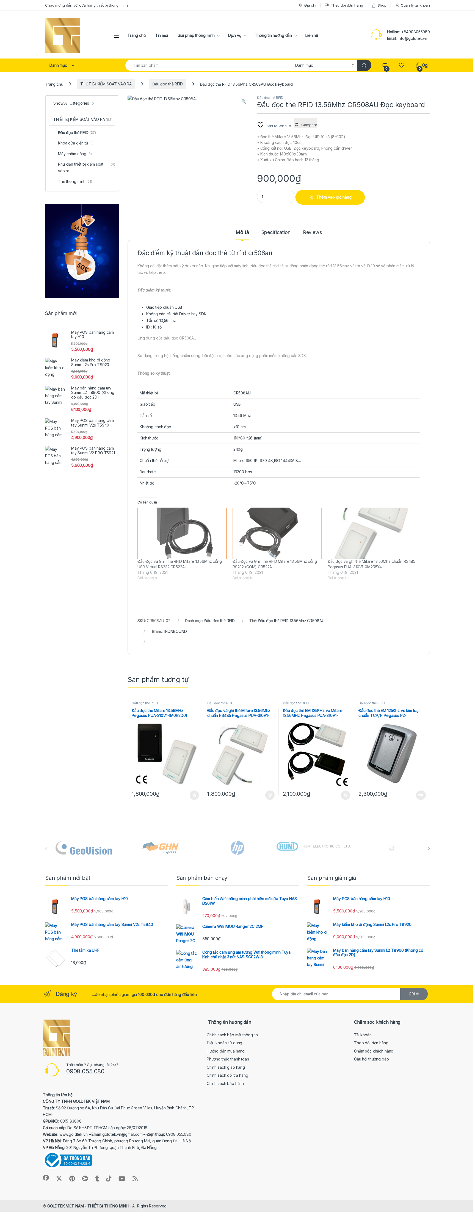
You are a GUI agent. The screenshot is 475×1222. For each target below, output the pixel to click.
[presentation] (428, 848)
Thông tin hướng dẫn (273, 35)
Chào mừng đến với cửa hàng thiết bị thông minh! (86, 5)
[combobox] (208, 65)
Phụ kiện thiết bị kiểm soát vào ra (86, 167)
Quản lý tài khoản (415, 5)
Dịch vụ (234, 35)
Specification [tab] (276, 232)
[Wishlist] (401, 65)
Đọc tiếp (421, 795)
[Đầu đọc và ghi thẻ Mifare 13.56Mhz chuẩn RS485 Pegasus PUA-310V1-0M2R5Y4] (372, 533)
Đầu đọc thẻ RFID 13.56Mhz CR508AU (291, 620)
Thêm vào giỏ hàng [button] (194, 795)
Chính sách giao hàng (226, 1067)
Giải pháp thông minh (196, 35)
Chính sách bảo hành (225, 1083)
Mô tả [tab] (242, 232)
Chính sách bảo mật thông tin (232, 1034)
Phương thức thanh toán (228, 1059)
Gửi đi (414, 994)
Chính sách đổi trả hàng (227, 1075)
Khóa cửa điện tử (75, 143)
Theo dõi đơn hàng (347, 5)
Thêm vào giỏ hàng (334, 197)
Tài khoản (363, 1034)
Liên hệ (311, 35)
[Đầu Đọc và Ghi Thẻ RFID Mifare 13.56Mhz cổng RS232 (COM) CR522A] (277, 533)
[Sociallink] (46, 1178)
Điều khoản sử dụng (224, 1042)
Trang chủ (137, 35)
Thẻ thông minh (75, 181)
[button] (243, 101)
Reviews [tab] (312, 232)
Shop (382, 5)
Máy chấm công (75, 153)
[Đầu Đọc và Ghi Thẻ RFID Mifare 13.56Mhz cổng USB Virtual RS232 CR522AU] (182, 533)
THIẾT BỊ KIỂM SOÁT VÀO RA (106, 84)
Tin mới (161, 35)
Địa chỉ (310, 5)
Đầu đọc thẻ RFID (167, 84)
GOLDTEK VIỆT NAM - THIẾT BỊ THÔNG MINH (88, 1206)
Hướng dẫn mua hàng (226, 1051)
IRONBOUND (175, 631)
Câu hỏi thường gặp (371, 1059)
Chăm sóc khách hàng (373, 1051)
